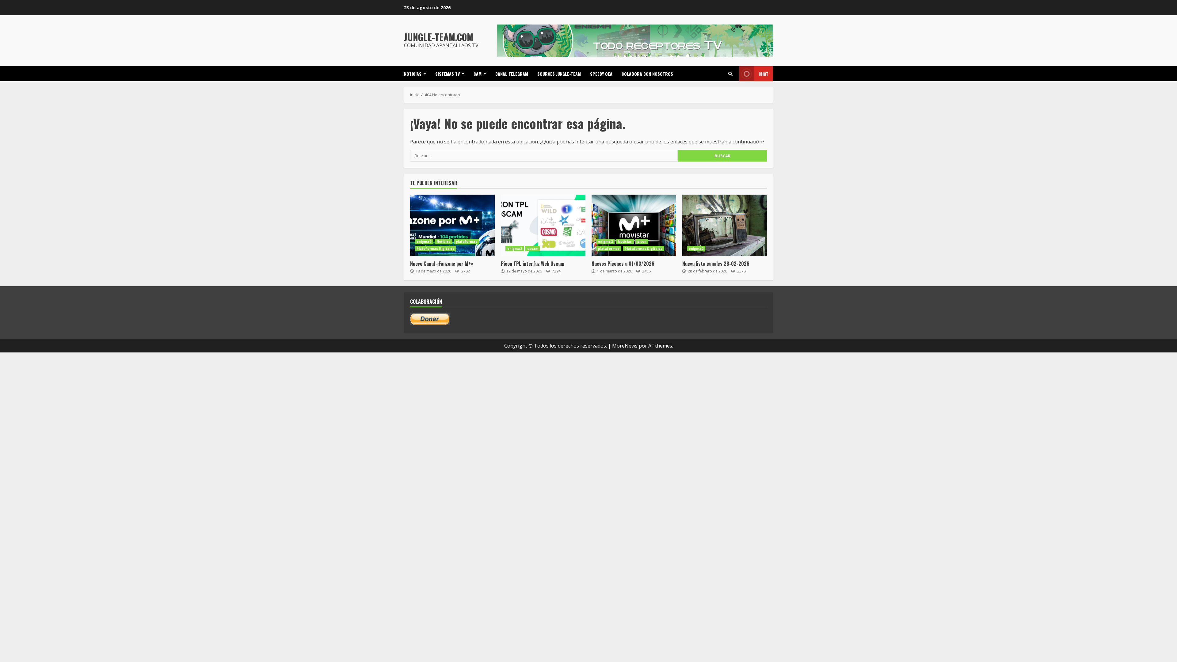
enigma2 (424, 241)
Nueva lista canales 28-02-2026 (724, 225)
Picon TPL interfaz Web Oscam (543, 225)
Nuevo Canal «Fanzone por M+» (452, 225)
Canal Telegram (511, 73)
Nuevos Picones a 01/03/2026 (634, 225)
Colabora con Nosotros (647, 73)
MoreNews (625, 345)
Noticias (412, 73)
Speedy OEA (601, 73)
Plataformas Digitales (435, 248)
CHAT (763, 73)
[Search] (730, 74)
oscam (533, 248)
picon (642, 241)
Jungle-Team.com (438, 37)
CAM (478, 73)
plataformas (466, 241)
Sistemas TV (447, 73)
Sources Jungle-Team (559, 73)
